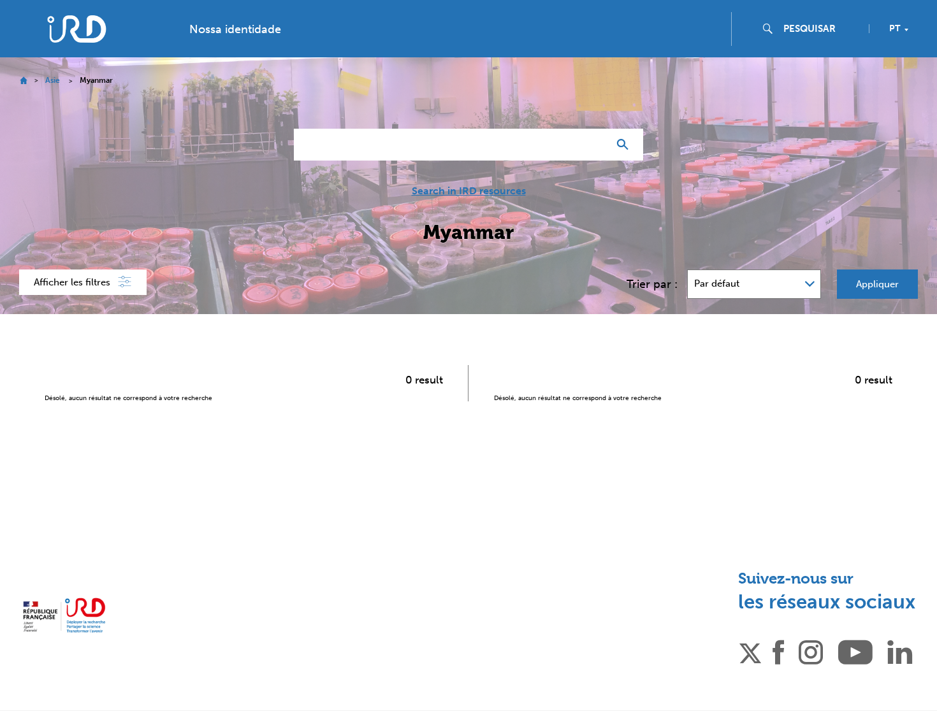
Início (23, 80)
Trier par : (652, 284)
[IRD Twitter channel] (750, 651)
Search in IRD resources (469, 191)
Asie (52, 80)
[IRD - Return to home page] (76, 29)
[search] (821, 28)
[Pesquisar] (625, 145)
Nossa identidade (235, 29)
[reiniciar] (593, 145)
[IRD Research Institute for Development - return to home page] (64, 615)
